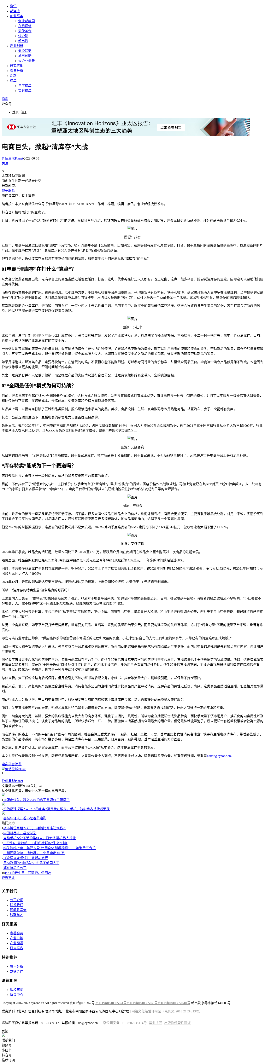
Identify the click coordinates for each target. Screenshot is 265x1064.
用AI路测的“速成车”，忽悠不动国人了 (31, 863)
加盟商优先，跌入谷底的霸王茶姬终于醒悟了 (36, 800)
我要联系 (8, 190)
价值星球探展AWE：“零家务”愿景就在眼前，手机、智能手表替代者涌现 (56, 809)
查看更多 (8, 878)
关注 (5, 163)
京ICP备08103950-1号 (110, 1003)
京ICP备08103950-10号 (174, 1003)
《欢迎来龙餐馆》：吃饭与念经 (25, 858)
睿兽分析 (16, 71)
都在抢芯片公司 (14, 868)
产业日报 (16, 938)
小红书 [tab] (7, 1050)
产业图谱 (16, 943)
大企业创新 (26, 61)
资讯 (13, 6)
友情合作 (16, 971)
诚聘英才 (16, 915)
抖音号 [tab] (7, 1055)
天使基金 (24, 31)
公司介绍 (16, 900)
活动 (13, 75)
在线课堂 (24, 26)
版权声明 (16, 989)
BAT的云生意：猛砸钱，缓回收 (28, 873)
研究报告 (16, 948)
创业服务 (16, 16)
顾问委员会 (18, 910)
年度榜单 (24, 85)
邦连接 (15, 11)
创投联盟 (24, 51)
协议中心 (16, 994)
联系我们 (16, 905)
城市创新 (24, 56)
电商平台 (8, 764)
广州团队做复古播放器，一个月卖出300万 (34, 853)
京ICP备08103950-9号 (142, 1003)
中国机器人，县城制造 (19, 833)
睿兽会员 (16, 933)
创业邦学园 (26, 21)
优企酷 (23, 36)
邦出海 (23, 41)
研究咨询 (16, 66)
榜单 (13, 80)
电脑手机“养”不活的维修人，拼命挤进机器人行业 (39, 838)
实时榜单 (24, 90)
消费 (18, 764)
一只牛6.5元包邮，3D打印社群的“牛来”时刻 (35, 843)
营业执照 (155, 1023)
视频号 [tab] (7, 1045)
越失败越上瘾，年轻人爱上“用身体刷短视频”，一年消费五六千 (49, 848)
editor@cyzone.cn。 (220, 756)
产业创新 (16, 46)
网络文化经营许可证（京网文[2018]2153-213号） (166, 1011)
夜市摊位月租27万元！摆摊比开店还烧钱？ (34, 828)
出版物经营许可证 (177, 1023)
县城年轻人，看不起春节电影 (24, 818)
